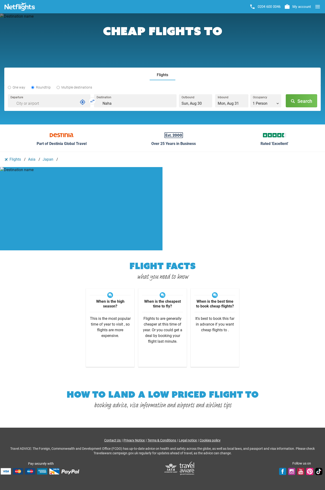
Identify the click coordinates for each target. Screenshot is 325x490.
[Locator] (82, 102)
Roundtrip (43, 87)
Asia (32, 159)
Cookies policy (210, 440)
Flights (15, 159)
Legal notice (188, 440)
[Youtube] (300, 471)
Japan (48, 159)
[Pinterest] (309, 471)
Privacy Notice (134, 440)
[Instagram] (291, 471)
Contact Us (112, 440)
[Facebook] (282, 471)
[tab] (162, 75)
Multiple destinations (76, 87)
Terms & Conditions (162, 440)
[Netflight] (20, 7)
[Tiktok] (318, 471)
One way (19, 87)
